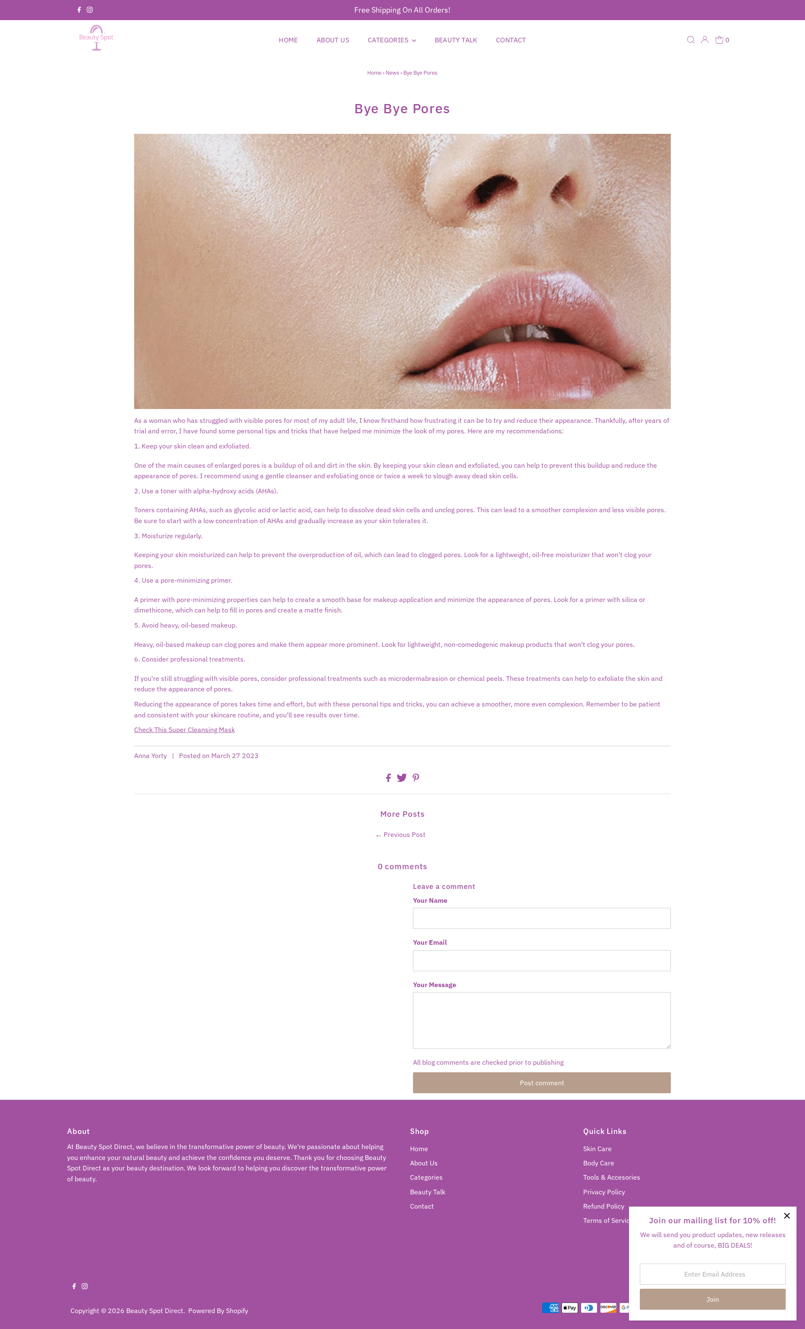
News (392, 72)
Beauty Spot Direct (154, 1310)
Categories (426, 1177)
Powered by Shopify (218, 1310)
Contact (422, 1206)
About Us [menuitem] (333, 40)
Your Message (434, 984)
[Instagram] (90, 10)
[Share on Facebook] (389, 779)
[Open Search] (691, 40)
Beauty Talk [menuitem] (456, 40)
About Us (424, 1163)
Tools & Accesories (611, 1177)
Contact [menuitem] (511, 40)
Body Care (598, 1163)
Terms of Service (608, 1220)
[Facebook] (79, 10)
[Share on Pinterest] (416, 779)
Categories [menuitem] (389, 40)
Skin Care (597, 1148)
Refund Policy (603, 1206)
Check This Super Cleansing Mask (184, 729)
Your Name (430, 900)
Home (374, 72)
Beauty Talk (427, 1192)
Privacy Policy (604, 1192)
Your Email (430, 942)
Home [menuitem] (288, 40)
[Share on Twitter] (403, 779)
